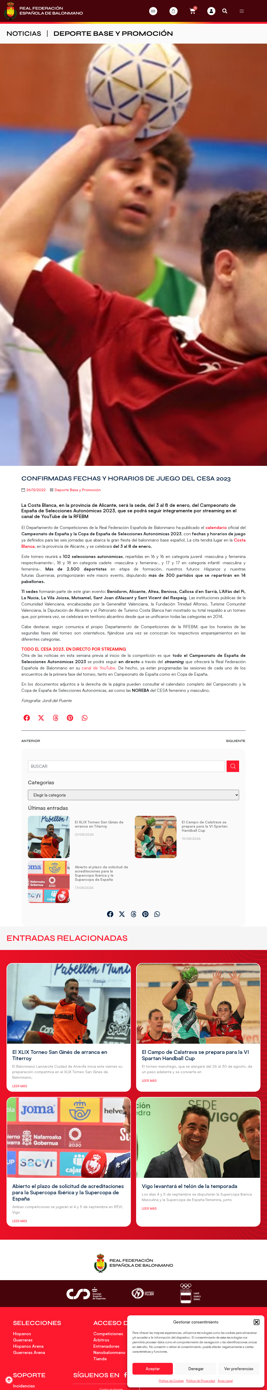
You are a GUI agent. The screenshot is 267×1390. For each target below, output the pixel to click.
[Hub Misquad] (211, 11)
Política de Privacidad (200, 1381)
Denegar (196, 1368)
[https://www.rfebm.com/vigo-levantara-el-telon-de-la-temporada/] (198, 1137)
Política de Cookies (171, 1381)
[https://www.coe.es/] (190, 1293)
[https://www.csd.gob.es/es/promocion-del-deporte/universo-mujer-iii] (143, 1293)
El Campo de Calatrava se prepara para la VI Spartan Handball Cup (204, 826)
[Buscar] (233, 766)
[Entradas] (153, 11)
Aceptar (153, 1368)
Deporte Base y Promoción (113, 33)
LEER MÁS (19, 1086)
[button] (256, 1322)
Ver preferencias (238, 1368)
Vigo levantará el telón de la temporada (189, 1186)
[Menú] (242, 11)
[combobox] (126, 766)
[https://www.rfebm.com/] (43, 11)
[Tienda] (173, 11)
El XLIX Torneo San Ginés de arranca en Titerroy (99, 824)
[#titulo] (9, 1380)
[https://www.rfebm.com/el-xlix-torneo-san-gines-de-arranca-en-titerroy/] (49, 837)
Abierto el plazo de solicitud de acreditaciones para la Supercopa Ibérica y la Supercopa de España (101, 873)
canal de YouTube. (99, 667)
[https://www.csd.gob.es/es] (86, 1293)
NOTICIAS (24, 33)
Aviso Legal (225, 1381)
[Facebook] (126, 1374)
